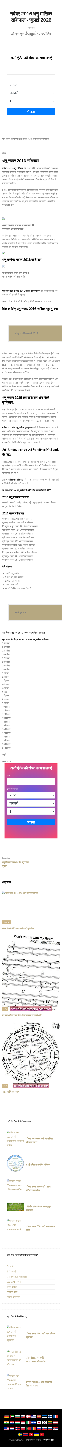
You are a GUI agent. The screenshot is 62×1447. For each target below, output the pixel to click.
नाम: (8, 65)
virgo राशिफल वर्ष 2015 (26, 333)
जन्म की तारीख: (12, 79)
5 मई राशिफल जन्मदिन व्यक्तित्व (38, 1164)
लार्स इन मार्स (20, 612)
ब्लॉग (5, 1009)
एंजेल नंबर (6, 922)
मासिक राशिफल (13, 1297)
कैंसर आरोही (12, 1287)
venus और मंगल (14, 1282)
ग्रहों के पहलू (12, 1292)
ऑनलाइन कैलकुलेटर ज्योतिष (31, 34)
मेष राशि (10, 1266)
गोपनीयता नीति (48, 1440)
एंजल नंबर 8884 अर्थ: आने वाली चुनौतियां (18, 928)
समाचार (31, 28)
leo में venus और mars (17, 1277)
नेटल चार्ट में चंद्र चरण (10, 1092)
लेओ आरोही (11, 1271)
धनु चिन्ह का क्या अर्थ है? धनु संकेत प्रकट (15, 862)
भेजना (31, 112)
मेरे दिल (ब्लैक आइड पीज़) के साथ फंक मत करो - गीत (22, 1015)
